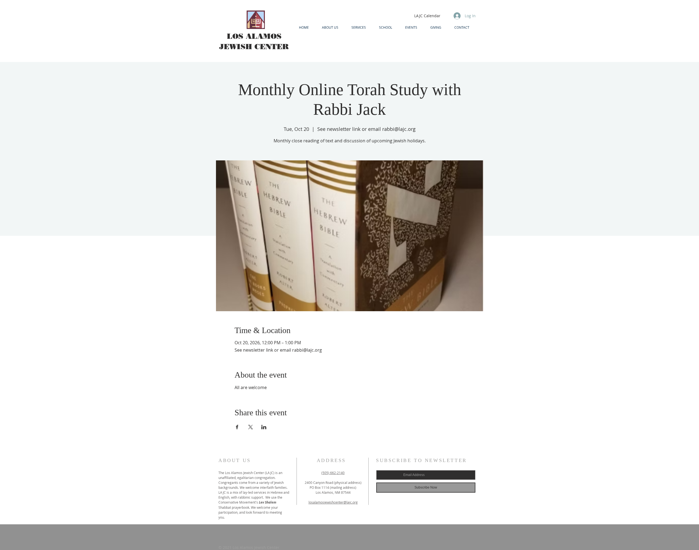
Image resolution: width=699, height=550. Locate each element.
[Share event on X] (250, 427)
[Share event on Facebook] (237, 427)
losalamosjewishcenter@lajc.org (333, 502)
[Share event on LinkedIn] (263, 427)
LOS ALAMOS (254, 36)
